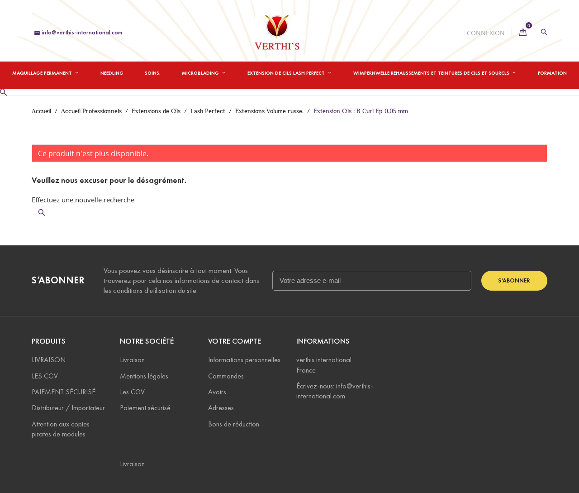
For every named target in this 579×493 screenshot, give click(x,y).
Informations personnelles (244, 359)
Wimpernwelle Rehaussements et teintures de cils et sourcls (432, 73)
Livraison (132, 359)
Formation (552, 73)
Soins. (153, 73)
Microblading (201, 73)
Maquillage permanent (42, 73)
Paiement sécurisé (145, 407)
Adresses (221, 407)
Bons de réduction (233, 424)
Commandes (226, 376)
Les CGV (132, 392)
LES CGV (45, 376)
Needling (111, 73)
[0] (523, 32)
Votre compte (234, 341)
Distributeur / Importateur (68, 407)
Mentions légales (144, 376)
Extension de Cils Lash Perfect (286, 73)
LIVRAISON (49, 359)
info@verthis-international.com (78, 32)
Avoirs (217, 392)
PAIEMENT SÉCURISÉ (63, 392)
